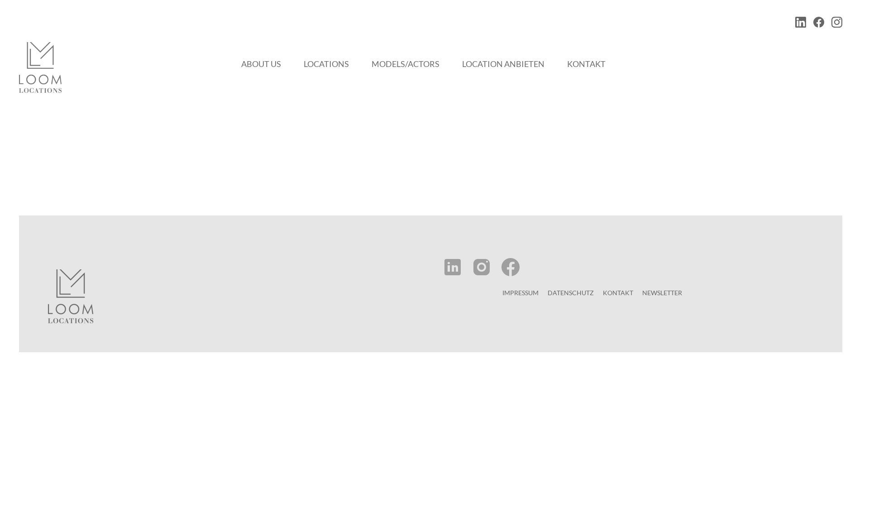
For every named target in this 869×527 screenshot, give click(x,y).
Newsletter (662, 293)
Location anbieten (503, 64)
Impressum (520, 293)
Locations (326, 64)
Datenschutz (571, 293)
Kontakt (586, 64)
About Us (261, 64)
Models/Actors (405, 64)
